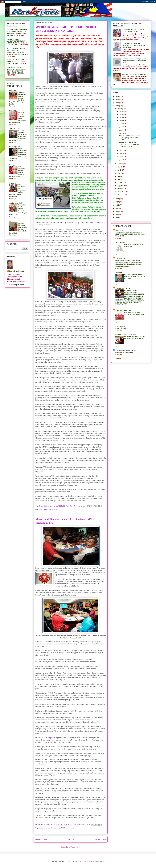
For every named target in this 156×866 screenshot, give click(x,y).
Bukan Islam (48, 509)
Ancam (40, 509)
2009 (117, 99)
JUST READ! (120, 242)
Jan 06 (121, 117)
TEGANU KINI (14, 128)
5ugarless (85, 861)
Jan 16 (121, 133)
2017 (117, 214)
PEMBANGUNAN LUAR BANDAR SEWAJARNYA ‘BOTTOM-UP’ (16, 62)
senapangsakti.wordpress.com (125, 350)
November (121, 192)
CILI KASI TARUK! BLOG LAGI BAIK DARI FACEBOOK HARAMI (134, 276)
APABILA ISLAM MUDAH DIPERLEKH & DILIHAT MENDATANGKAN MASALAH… (65, 29)
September (121, 185)
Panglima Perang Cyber (123, 310)
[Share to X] (97, 506)
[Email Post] (88, 506)
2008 (117, 96)
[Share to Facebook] (99, 506)
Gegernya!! (13, 183)
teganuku (12, 110)
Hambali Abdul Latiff (16, 271)
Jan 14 (121, 130)
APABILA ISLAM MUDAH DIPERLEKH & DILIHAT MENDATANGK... (129, 144)
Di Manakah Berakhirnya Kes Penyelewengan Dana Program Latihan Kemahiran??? (18, 191)
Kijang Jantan (14, 165)
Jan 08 (121, 120)
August (120, 182)
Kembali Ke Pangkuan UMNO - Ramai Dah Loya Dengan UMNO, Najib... (18, 210)
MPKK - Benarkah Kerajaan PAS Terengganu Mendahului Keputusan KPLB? (18, 135)
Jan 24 (121, 153)
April (120, 170)
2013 (117, 202)
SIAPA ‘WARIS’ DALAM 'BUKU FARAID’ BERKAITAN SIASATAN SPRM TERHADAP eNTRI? (16, 51)
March (120, 167)
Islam (56, 509)
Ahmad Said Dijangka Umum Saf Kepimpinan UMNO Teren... (129, 138)
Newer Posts (41, 839)
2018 (117, 217)
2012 (117, 199)
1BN (10, 221)
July (119, 179)
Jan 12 (121, 127)
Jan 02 (121, 111)
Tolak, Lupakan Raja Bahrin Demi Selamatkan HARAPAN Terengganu (18, 153)
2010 (117, 103)
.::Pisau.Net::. (120, 326)
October (121, 188)
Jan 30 (121, 160)
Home (71, 839)
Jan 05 (121, 114)
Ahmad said (42, 828)
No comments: (79, 506)
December (121, 195)
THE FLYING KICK (122, 288)
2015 (117, 208)
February (121, 163)
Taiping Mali (119, 230)
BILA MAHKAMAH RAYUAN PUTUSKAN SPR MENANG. (134, 337)
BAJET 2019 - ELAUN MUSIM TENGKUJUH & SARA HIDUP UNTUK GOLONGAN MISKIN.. (16, 70)
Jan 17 (121, 150)
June (119, 176)
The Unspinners (120, 258)
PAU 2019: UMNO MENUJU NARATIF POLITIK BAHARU (134, 313)
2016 (117, 211)
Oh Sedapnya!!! (14, 146)
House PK (118, 272)
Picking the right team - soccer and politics (134, 245)
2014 (117, 205)
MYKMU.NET (120, 358)
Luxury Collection (121, 328)
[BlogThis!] (95, 506)
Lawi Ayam (13, 90)
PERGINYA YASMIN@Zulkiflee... (134, 74)
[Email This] (92, 506)
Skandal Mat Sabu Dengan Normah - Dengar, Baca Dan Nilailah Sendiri (135, 59)
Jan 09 (121, 124)
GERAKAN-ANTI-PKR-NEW (125, 334)
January (121, 108)
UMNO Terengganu (67, 828)
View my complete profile (15, 284)
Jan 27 (121, 156)
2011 (117, 106)
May (119, 173)
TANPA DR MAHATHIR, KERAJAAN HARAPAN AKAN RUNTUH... (134, 45)
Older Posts (100, 839)
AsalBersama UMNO (16, 203)
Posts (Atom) (75, 847)
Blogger (101, 861)
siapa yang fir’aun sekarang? (124, 352)
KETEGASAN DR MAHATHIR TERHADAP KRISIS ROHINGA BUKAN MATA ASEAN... (17, 42)
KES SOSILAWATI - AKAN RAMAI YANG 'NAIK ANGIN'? (135, 31)
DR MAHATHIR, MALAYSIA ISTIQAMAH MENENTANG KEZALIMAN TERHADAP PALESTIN (17, 33)
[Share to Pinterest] (101, 506)
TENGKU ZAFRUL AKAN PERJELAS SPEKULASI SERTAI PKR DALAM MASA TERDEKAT (130, 234)
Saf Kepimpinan (53, 828)
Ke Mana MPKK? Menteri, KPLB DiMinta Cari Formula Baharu (18, 117)
